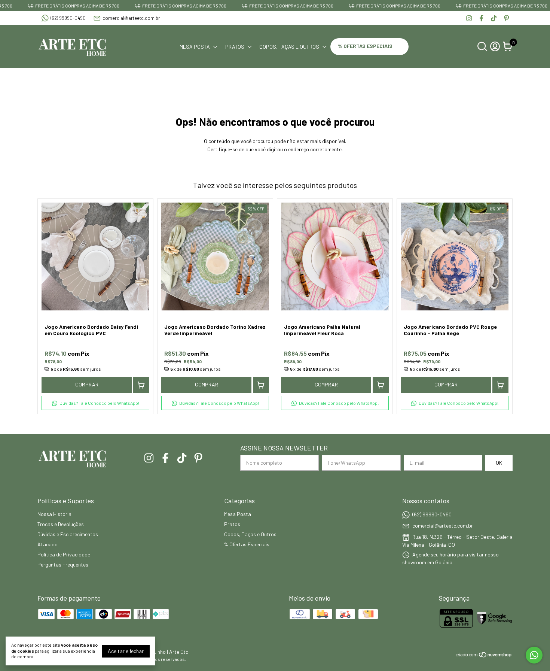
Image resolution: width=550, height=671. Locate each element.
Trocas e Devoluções (60, 524)
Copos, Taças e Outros (289, 46)
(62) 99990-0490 (68, 18)
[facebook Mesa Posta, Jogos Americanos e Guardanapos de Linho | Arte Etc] (481, 18)
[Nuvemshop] (484, 656)
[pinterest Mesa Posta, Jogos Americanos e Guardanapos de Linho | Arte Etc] (506, 18)
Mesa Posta (195, 46)
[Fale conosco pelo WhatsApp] (534, 655)
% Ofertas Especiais (366, 46)
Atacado (47, 544)
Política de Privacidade (63, 554)
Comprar (86, 384)
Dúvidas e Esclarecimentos (67, 534)
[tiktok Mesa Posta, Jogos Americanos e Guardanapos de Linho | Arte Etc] (494, 18)
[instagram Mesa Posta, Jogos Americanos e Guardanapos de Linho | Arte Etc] (469, 18)
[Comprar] (141, 385)
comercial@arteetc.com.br (131, 18)
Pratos (234, 46)
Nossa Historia (54, 514)
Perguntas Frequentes (62, 564)
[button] (95, 403)
